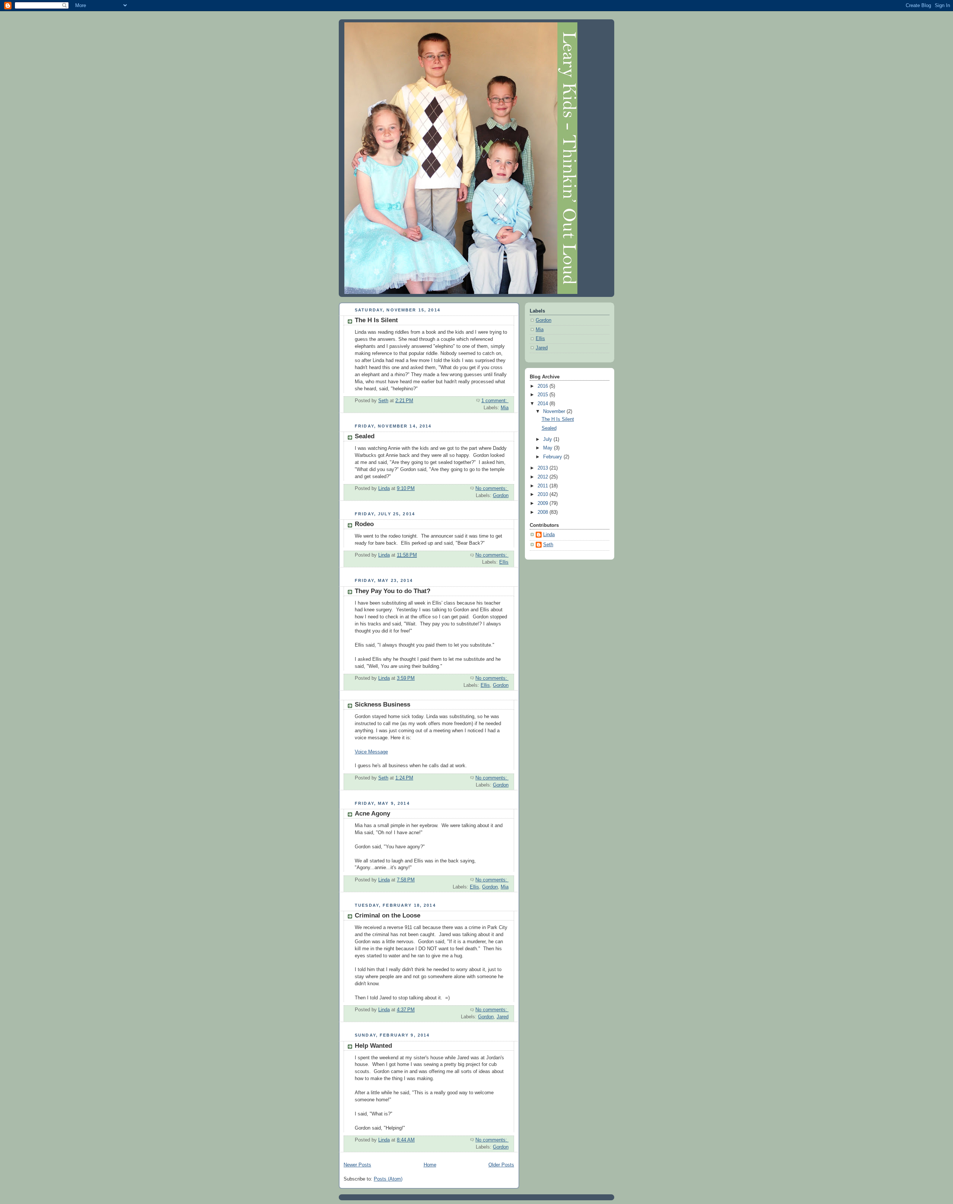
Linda (549, 534)
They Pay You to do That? (392, 591)
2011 (543, 486)
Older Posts (501, 1165)
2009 (543, 503)
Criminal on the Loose (387, 915)
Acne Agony (372, 813)
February (553, 456)
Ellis (504, 562)
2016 (543, 386)
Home (430, 1165)
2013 (543, 468)
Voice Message (371, 752)
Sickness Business (382, 704)
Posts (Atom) (388, 1179)
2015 (543, 394)
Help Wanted (373, 1045)
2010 (543, 494)
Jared (503, 1016)
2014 (543, 403)
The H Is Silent (376, 320)
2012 (543, 477)
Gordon (501, 495)
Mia (505, 407)
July (548, 439)
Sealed (364, 436)
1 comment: (495, 400)
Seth (548, 544)
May (548, 448)
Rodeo (364, 524)
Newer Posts (357, 1165)
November (555, 411)
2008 (543, 512)
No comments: (492, 488)
